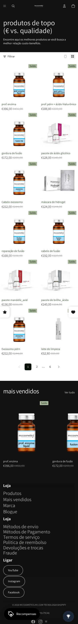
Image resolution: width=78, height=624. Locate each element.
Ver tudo (70, 392)
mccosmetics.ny (29, 604)
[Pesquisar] (13, 6)
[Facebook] (33, 621)
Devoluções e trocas (23, 547)
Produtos (12, 493)
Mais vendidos (17, 499)
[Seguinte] (58, 366)
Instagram (14, 581)
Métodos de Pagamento (26, 531)
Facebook (14, 592)
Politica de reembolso (24, 542)
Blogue (10, 511)
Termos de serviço (21, 537)
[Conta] (64, 6)
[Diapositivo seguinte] (70, 433)
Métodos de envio (20, 526)
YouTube (13, 570)
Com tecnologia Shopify (52, 604)
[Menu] (4, 6)
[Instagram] (40, 621)
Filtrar (11, 56)
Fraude (10, 553)
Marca (9, 505)
